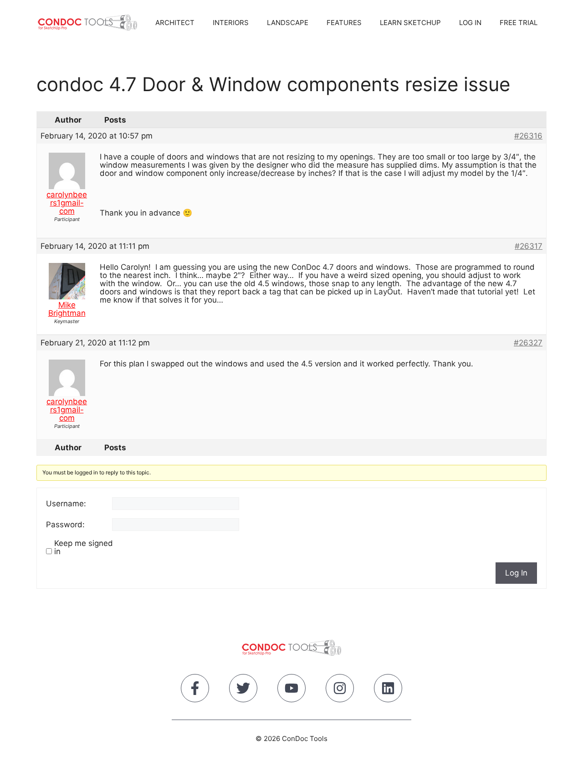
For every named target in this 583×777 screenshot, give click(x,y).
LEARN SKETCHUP (410, 22)
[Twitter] (243, 690)
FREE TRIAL (518, 22)
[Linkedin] (388, 690)
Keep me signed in (83, 547)
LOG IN (470, 22)
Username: (66, 503)
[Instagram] (340, 690)
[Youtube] (291, 690)
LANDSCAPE (287, 22)
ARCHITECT (174, 22)
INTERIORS (231, 22)
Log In (516, 572)
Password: (65, 524)
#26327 (528, 343)
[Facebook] (195, 690)
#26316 (528, 136)
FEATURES (344, 22)
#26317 (528, 246)
